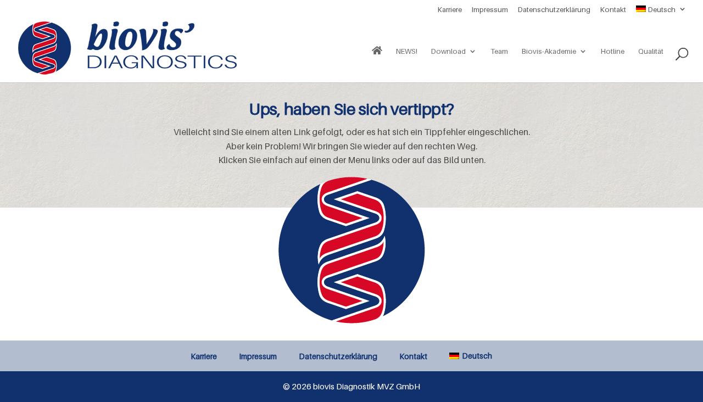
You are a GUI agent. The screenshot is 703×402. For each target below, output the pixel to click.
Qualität (650, 51)
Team (499, 51)
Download (448, 51)
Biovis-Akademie (549, 51)
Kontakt (613, 10)
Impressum (490, 10)
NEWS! (406, 51)
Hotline (612, 51)
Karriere (450, 10)
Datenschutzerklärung (554, 10)
